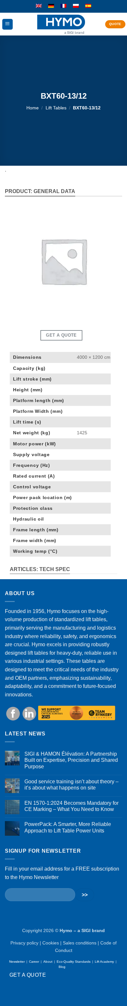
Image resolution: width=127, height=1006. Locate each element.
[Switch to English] (39, 6)
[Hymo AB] (61, 24)
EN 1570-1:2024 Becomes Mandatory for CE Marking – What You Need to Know (71, 806)
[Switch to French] (63, 6)
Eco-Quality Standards (74, 961)
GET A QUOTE (27, 975)
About (47, 961)
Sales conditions (79, 942)
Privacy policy (24, 942)
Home (32, 107)
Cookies (50, 942)
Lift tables (56, 107)
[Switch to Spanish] (88, 6)
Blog (62, 967)
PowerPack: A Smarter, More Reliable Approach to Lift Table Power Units (67, 827)
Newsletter (17, 961)
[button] (7, 24)
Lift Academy (104, 961)
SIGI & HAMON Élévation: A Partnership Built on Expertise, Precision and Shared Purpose (71, 760)
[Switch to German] (51, 6)
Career (34, 961)
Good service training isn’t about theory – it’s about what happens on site (71, 784)
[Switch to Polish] (76, 6)
